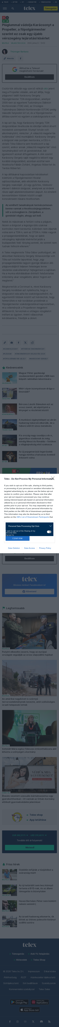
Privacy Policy (45, 548)
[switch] (49, 531)
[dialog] (29, 513)
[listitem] (28, 526)
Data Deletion (14, 548)
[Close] (53, 479)
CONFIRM (17, 538)
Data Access (29, 548)
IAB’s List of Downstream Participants (33, 517)
